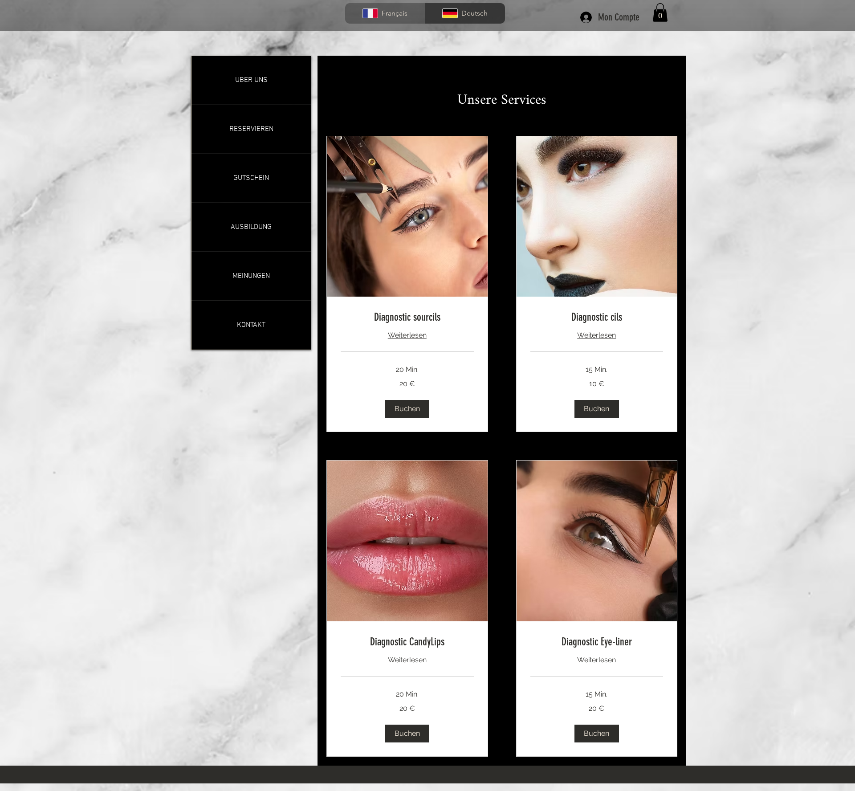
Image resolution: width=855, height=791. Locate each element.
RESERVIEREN (251, 129)
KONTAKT (251, 325)
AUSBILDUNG (251, 227)
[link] (407, 317)
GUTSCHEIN (251, 178)
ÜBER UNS (251, 80)
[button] (660, 12)
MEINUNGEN (251, 276)
